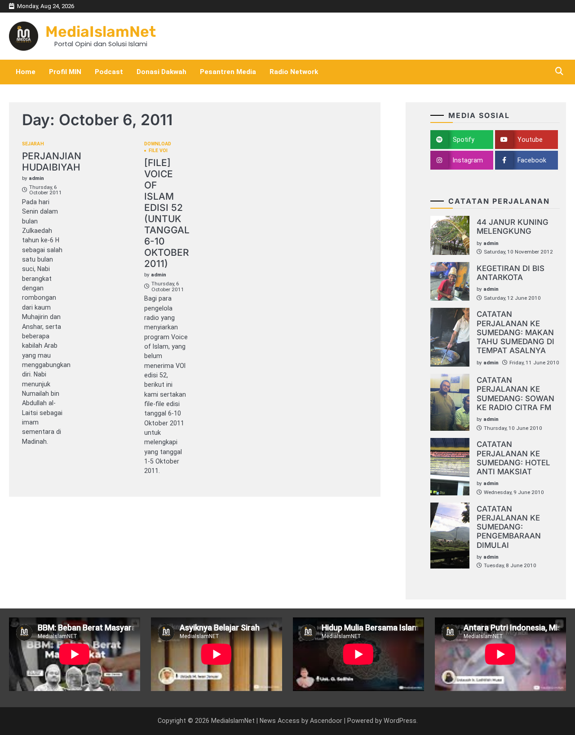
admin (36, 178)
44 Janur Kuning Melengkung (512, 227)
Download (158, 144)
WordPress (400, 720)
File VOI (158, 151)
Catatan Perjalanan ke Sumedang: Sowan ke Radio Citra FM (515, 394)
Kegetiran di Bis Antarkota (510, 273)
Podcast (109, 72)
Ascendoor (326, 720)
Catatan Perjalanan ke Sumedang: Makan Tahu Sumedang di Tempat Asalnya (515, 332)
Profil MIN (65, 72)
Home (25, 72)
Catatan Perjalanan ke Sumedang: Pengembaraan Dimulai (509, 527)
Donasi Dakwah (161, 72)
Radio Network (294, 72)
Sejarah (33, 144)
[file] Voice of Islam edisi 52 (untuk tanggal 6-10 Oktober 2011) (167, 213)
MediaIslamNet (100, 31)
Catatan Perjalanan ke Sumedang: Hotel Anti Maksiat (513, 458)
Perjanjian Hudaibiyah (51, 161)
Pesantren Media (228, 72)
